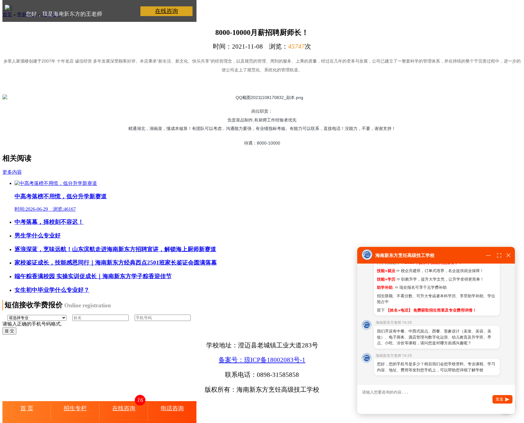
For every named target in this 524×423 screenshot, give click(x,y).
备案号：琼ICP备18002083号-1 (262, 359)
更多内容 (12, 172)
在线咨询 (166, 11)
